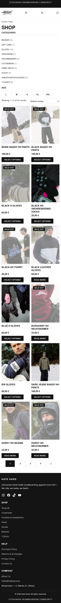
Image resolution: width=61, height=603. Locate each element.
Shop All (6, 507)
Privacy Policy (8, 558)
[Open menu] (57, 13)
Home (4, 21)
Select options (12, 159)
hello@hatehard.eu (11, 580)
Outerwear (7, 512)
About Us (6, 576)
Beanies (5, 531)
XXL (48, 94)
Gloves (5, 526)
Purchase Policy (9, 549)
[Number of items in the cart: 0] (42, 12)
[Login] (26, 12)
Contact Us (7, 563)
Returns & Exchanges (12, 553)
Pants (4, 522)
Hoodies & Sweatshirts (13, 517)
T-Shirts (5, 536)
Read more (40, 279)
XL (37, 94)
